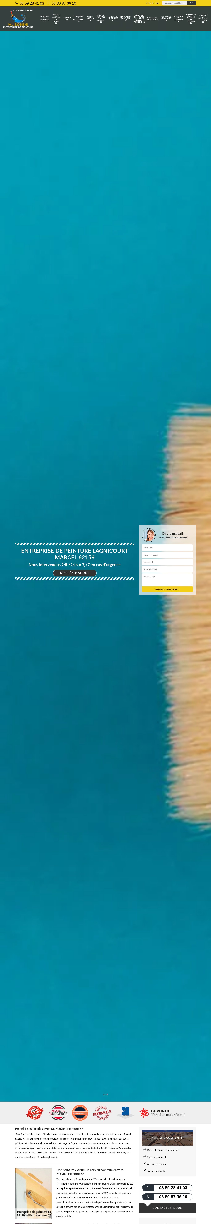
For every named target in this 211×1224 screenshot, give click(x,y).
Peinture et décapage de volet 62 (202, 18)
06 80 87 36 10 (63, 3)
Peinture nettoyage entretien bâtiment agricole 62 (139, 18)
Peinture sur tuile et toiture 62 (101, 18)
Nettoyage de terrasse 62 (179, 18)
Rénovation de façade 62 (125, 18)
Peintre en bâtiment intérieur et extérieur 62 (191, 19)
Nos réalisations (74, 573)
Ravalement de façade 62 (152, 18)
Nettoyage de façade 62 (166, 18)
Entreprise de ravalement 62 (78, 18)
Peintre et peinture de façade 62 (56, 19)
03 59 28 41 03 (31, 3)
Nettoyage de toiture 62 (113, 18)
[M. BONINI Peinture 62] (18, 18)
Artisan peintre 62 (90, 18)
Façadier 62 (67, 18)
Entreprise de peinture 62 (44, 18)
